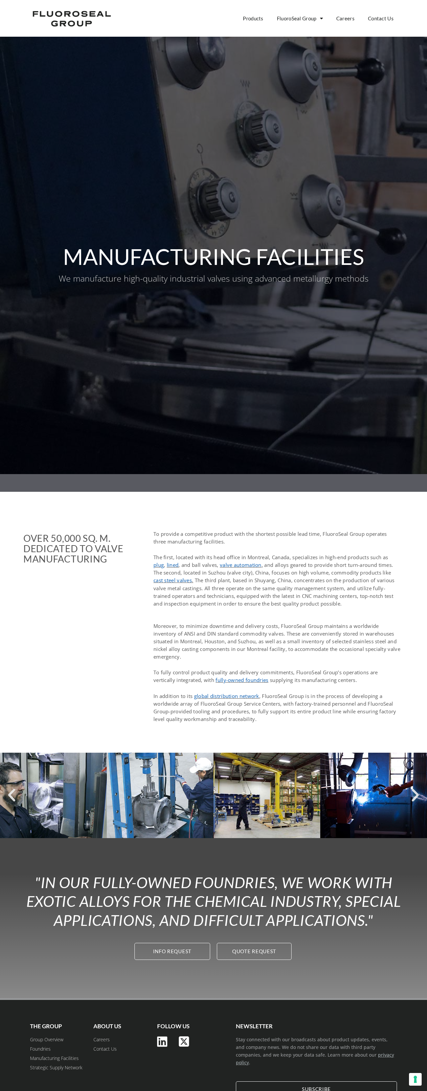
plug (158, 565)
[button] (11, 795)
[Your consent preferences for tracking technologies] (415, 1079)
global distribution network (226, 696)
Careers (345, 18)
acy (390, 1055)
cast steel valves (172, 580)
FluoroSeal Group (297, 18)
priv (382, 1055)
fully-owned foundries (242, 680)
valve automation (241, 565)
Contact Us (381, 18)
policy (242, 1062)
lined (173, 565)
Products (253, 18)
